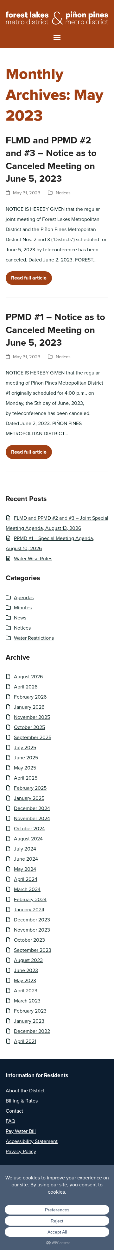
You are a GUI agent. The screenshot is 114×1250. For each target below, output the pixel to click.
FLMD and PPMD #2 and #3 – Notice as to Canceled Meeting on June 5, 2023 (51, 159)
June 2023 (26, 970)
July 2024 (25, 848)
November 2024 (32, 818)
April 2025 (25, 778)
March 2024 (27, 889)
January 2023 (29, 1021)
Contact (14, 1111)
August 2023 (28, 960)
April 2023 (25, 990)
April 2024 (25, 879)
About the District (25, 1090)
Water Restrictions (34, 638)
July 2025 (25, 747)
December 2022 (32, 1031)
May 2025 (25, 767)
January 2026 (29, 707)
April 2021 (25, 1041)
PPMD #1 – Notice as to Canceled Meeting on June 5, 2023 (55, 329)
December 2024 (32, 808)
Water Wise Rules (33, 558)
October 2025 (29, 727)
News (20, 617)
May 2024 (25, 869)
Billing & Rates (22, 1100)
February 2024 (30, 899)
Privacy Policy (21, 1151)
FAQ (10, 1121)
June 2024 (26, 859)
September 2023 (32, 950)
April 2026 (25, 686)
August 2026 (28, 676)
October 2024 (29, 828)
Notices (63, 192)
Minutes (23, 607)
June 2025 (26, 757)
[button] (57, 37)
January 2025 (29, 798)
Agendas (24, 597)
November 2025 (32, 717)
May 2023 (25, 980)
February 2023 (30, 1010)
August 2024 (28, 838)
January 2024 (29, 909)
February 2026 (30, 696)
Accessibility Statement (32, 1141)
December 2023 (32, 919)
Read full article (29, 277)
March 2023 (27, 1000)
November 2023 (32, 929)
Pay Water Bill (21, 1131)
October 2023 (29, 940)
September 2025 (32, 737)
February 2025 (30, 788)
